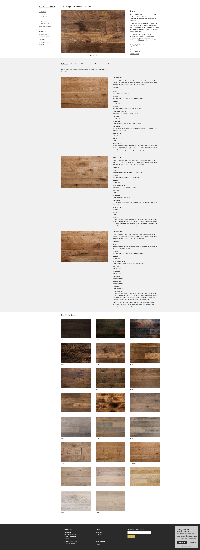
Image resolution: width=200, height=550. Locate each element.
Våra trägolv (42, 11)
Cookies (98, 544)
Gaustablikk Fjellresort (136, 51)
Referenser (42, 31)
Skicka (131, 536)
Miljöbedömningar (44, 36)
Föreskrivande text (86, 63)
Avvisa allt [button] (192, 542)
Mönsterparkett (45, 23)
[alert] (186, 537)
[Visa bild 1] (90, 55)
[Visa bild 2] (91, 55)
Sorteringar (64, 63)
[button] (187, 546)
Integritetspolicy (100, 541)
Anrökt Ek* (106, 63)
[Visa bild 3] (93, 55)
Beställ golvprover (44, 42)
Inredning (42, 28)
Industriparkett (45, 21)
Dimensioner (74, 63)
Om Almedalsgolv (44, 34)
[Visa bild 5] (96, 55)
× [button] (196, 528)
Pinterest (98, 534)
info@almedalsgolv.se (70, 541)
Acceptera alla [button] (182, 542)
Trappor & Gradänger (45, 26)
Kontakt (41, 44)
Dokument (42, 39)
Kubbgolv (43, 18)
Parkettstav (44, 16)
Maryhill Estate (134, 53)
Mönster (97, 63)
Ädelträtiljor (44, 14)
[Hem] (48, 6)
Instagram (99, 532)
